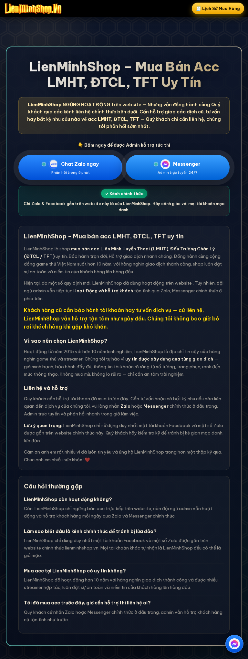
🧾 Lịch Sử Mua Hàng (218, 8)
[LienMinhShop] (33, 8)
